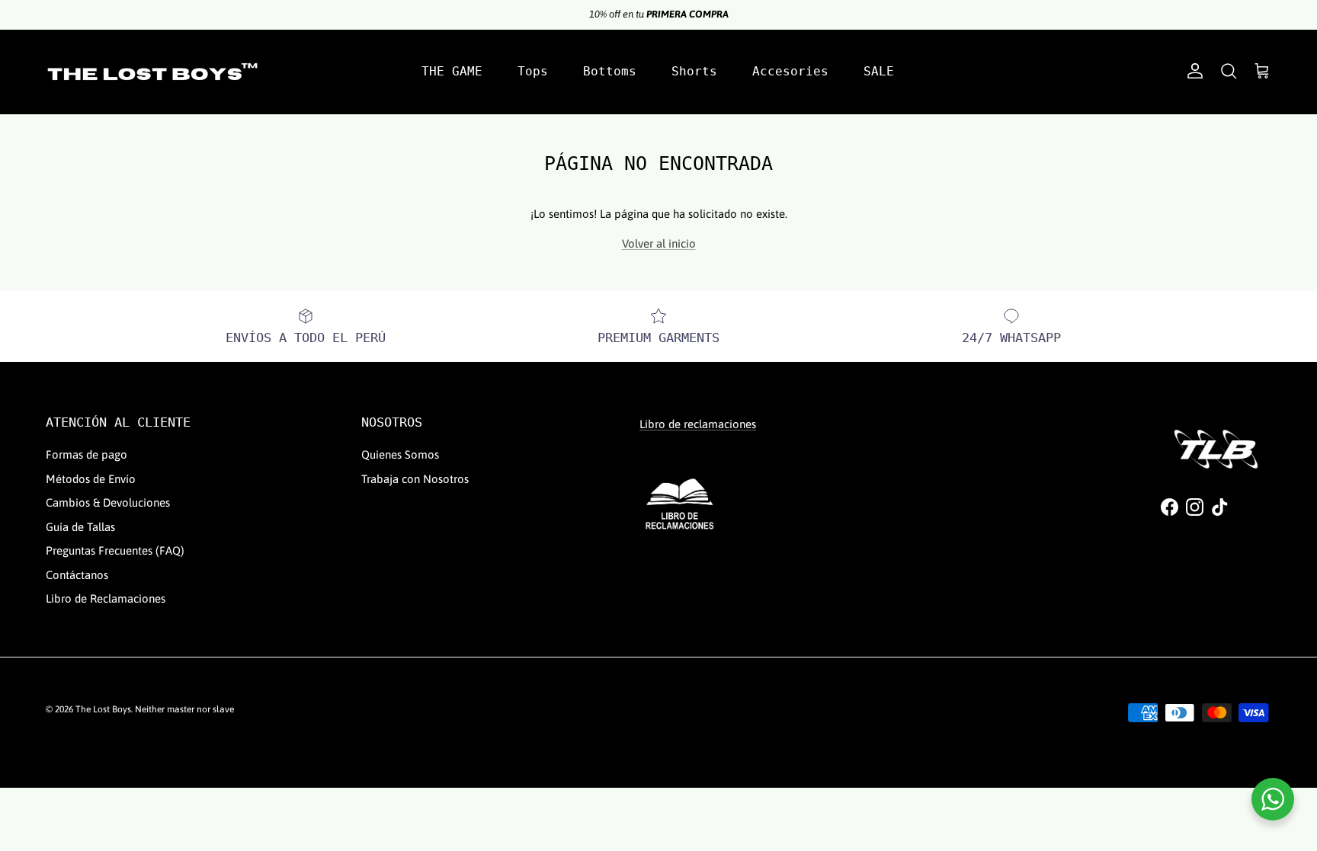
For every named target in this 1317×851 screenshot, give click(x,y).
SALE (879, 71)
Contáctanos (77, 574)
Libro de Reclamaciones (105, 598)
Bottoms (609, 71)
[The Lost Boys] (152, 71)
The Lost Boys (103, 709)
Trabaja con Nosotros (415, 478)
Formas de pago (86, 454)
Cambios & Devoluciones (108, 502)
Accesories (790, 71)
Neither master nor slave (184, 709)
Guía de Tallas (80, 526)
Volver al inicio (659, 243)
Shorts (694, 71)
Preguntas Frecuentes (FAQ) (115, 550)
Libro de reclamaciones (697, 424)
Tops (533, 71)
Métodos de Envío (91, 478)
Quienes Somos (400, 454)
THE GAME (451, 71)
